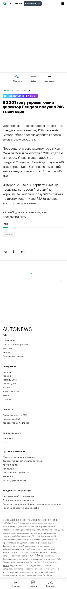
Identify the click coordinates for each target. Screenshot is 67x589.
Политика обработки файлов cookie (21, 507)
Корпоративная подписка (16, 422)
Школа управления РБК (14, 480)
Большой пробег (11, 391)
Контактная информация (15, 344)
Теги (5, 223)
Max (5, 442)
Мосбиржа (31, 561)
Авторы (6, 352)
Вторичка (50, 585)
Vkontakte (8, 438)
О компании (9, 340)
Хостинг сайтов (11, 464)
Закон (6, 395)
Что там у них (9, 383)
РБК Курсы (8, 476)
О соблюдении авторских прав (18, 499)
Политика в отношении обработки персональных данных (32, 503)
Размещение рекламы (14, 355)
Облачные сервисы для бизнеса (19, 456)
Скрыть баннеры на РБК (15, 414)
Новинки (7, 371)
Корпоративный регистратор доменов (22, 460)
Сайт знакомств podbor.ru (16, 472)
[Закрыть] (63, 576)
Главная (16, 585)
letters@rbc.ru (47, 555)
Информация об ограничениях (18, 495)
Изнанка (7, 375)
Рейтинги (7, 387)
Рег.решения (9, 468)
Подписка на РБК (11, 418)
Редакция (7, 348)
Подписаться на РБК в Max (21, 96)
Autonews (15, 3)
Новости (8, 90)
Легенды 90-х (10, 379)
